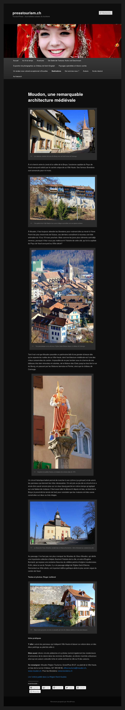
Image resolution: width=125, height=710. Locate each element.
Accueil (15, 60)
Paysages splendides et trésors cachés (73, 66)
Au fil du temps (27, 60)
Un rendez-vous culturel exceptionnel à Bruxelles (30, 71)
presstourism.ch (27, 12)
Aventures (40, 60)
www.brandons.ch (65, 670)
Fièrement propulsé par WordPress (62, 701)
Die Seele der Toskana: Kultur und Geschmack (64, 60)
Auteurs (86, 71)
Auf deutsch (17, 76)
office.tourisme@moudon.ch (75, 668)
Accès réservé (97, 71)
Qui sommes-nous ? (72, 71)
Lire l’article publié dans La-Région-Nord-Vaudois (47, 676)
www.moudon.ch (34, 670)
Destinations (56, 71)
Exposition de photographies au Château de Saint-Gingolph (34, 66)
